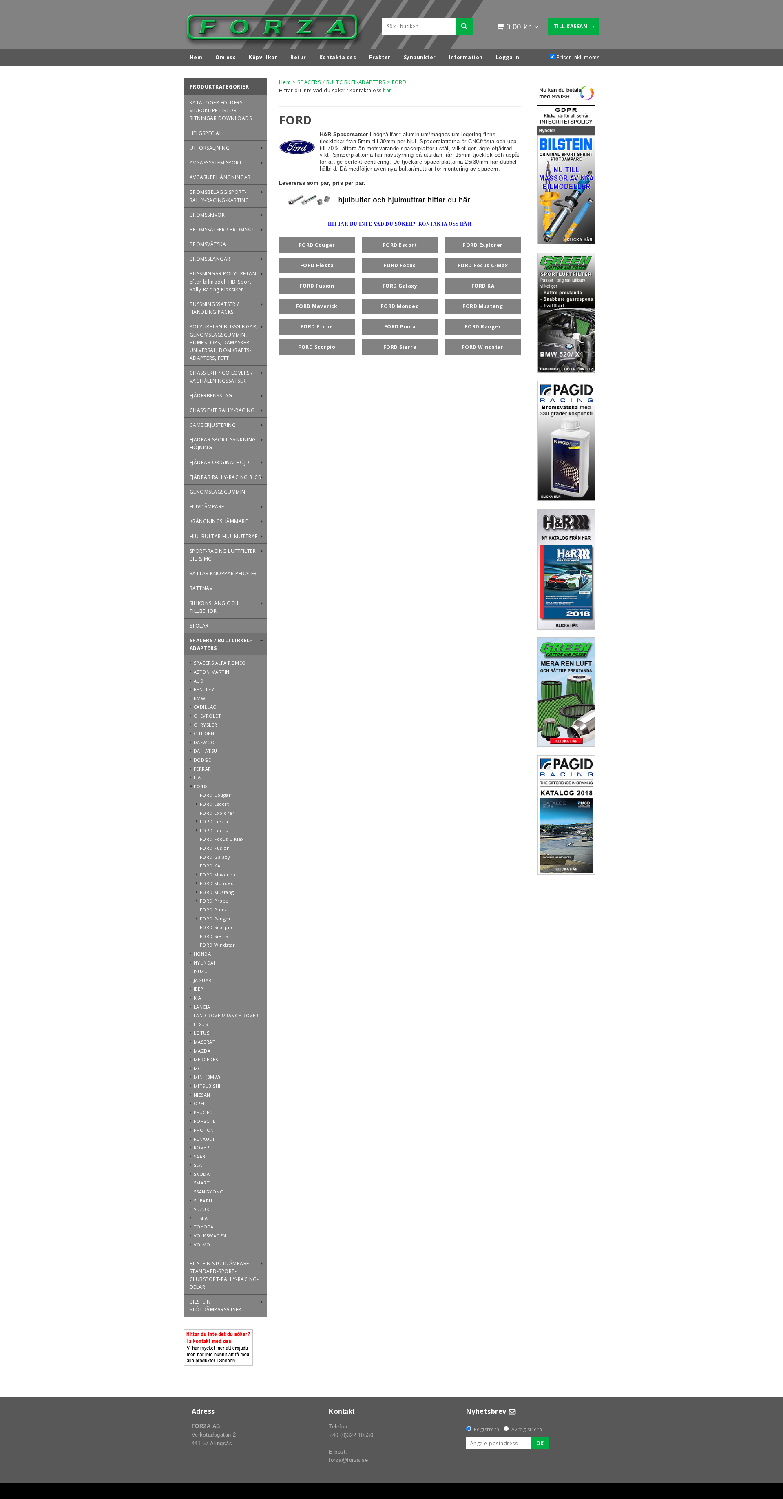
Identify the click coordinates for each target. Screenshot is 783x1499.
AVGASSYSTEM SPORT (216, 162)
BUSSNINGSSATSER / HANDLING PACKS (214, 308)
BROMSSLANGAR (210, 258)
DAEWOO (204, 742)
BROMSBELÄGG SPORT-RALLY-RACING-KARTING (219, 195)
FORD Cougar (215, 795)
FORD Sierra (214, 936)
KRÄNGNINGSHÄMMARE (219, 521)
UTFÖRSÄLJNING (210, 147)
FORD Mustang (217, 892)
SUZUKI (202, 1209)
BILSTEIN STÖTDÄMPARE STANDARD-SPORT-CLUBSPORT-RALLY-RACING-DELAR (224, 1275)
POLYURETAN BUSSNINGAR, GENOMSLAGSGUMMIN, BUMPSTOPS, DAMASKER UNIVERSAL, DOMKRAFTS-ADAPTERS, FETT (224, 342)
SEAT (199, 1165)
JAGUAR (203, 980)
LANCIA (202, 1007)
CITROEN (204, 733)
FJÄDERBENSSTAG (211, 395)
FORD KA (210, 866)
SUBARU (203, 1200)
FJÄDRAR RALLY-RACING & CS (225, 477)
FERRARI (203, 769)
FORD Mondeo (217, 883)
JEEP (198, 989)
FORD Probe (214, 901)
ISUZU (201, 971)
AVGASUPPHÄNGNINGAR (220, 177)
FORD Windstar (217, 945)
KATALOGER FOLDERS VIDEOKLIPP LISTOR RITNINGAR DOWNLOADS (221, 110)
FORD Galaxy (215, 857)
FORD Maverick (218, 874)
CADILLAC (205, 707)
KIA (197, 998)
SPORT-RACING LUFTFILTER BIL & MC (223, 555)
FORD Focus (214, 830)
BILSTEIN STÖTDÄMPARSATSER (215, 1305)
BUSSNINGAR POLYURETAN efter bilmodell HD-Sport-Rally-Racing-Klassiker (223, 281)
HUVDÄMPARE (207, 506)
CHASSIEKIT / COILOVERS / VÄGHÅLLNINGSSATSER (221, 376)
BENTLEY (204, 689)
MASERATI (205, 1042)
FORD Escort (214, 804)
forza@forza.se (348, 1460)
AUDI (199, 681)
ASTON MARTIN (212, 672)
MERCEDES (206, 1059)
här (387, 90)
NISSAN (202, 1095)
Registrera (487, 1429)
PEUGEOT (205, 1112)
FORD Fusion (215, 848)
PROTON (204, 1130)
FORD (200, 786)
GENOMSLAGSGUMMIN (218, 491)
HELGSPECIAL (206, 133)
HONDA (202, 954)
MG (198, 1068)
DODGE (202, 760)
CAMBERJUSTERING (213, 424)
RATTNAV (201, 588)
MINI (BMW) (207, 1077)
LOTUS (201, 1033)
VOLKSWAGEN (210, 1236)
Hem (285, 82)
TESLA (201, 1218)
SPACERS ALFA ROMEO (220, 663)
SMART (202, 1183)
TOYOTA (204, 1227)
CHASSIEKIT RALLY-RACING (222, 410)
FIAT (199, 777)
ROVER (201, 1147)
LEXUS (201, 1024)
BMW (199, 698)
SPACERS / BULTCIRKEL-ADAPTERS (221, 644)
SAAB (200, 1156)
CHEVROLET (207, 716)
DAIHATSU (205, 751)
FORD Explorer (217, 813)
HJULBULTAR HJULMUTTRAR (224, 536)
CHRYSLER (205, 725)
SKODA (202, 1174)
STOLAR (199, 625)
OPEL (200, 1103)
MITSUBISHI (207, 1086)
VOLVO (202, 1245)
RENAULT (204, 1139)
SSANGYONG (208, 1192)
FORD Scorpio (216, 927)
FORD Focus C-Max (222, 839)
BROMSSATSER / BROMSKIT (222, 229)
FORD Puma (214, 910)
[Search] (464, 26)
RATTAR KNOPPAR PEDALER (223, 573)
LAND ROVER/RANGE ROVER (226, 1015)
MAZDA (202, 1051)
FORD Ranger (215, 919)
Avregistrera (526, 1429)
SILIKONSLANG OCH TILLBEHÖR (214, 607)
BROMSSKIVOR (207, 214)
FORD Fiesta (214, 821)
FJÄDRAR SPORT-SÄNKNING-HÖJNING (224, 443)
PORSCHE (204, 1121)
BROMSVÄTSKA (208, 244)
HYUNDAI (204, 963)
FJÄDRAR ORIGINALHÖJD (220, 462)
